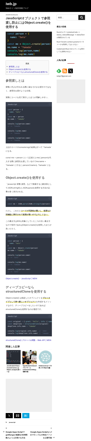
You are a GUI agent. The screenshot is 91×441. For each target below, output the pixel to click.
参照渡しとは (14, 66)
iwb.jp (11, 4)
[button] (50, 104)
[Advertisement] (29, 395)
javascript (12, 422)
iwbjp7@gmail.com (64, 76)
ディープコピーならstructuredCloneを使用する (28, 72)
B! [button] (25, 415)
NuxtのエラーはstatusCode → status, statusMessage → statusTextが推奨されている (71, 34)
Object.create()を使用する (20, 69)
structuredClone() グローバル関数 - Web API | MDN (28, 340)
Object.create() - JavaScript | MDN (21, 278)
